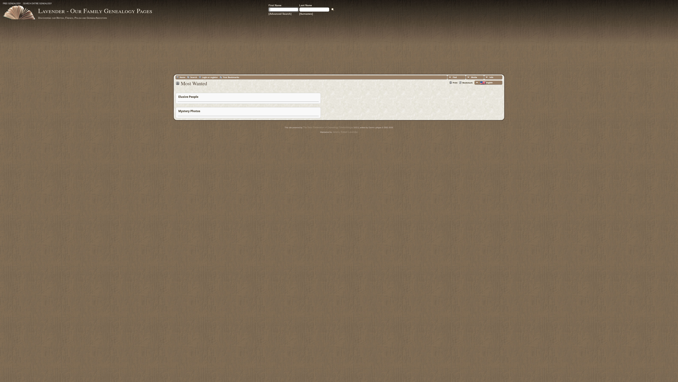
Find (455, 77)
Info (491, 77)
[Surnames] (306, 13)
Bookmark (467, 82)
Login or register (210, 77)
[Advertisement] (339, 46)
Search (193, 77)
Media (474, 77)
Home (182, 77)
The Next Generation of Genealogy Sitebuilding (327, 127)
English (489, 82)
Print (455, 82)
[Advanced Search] (280, 13)
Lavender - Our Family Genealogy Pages (95, 10)
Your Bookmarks (231, 77)
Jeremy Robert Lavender (345, 132)
